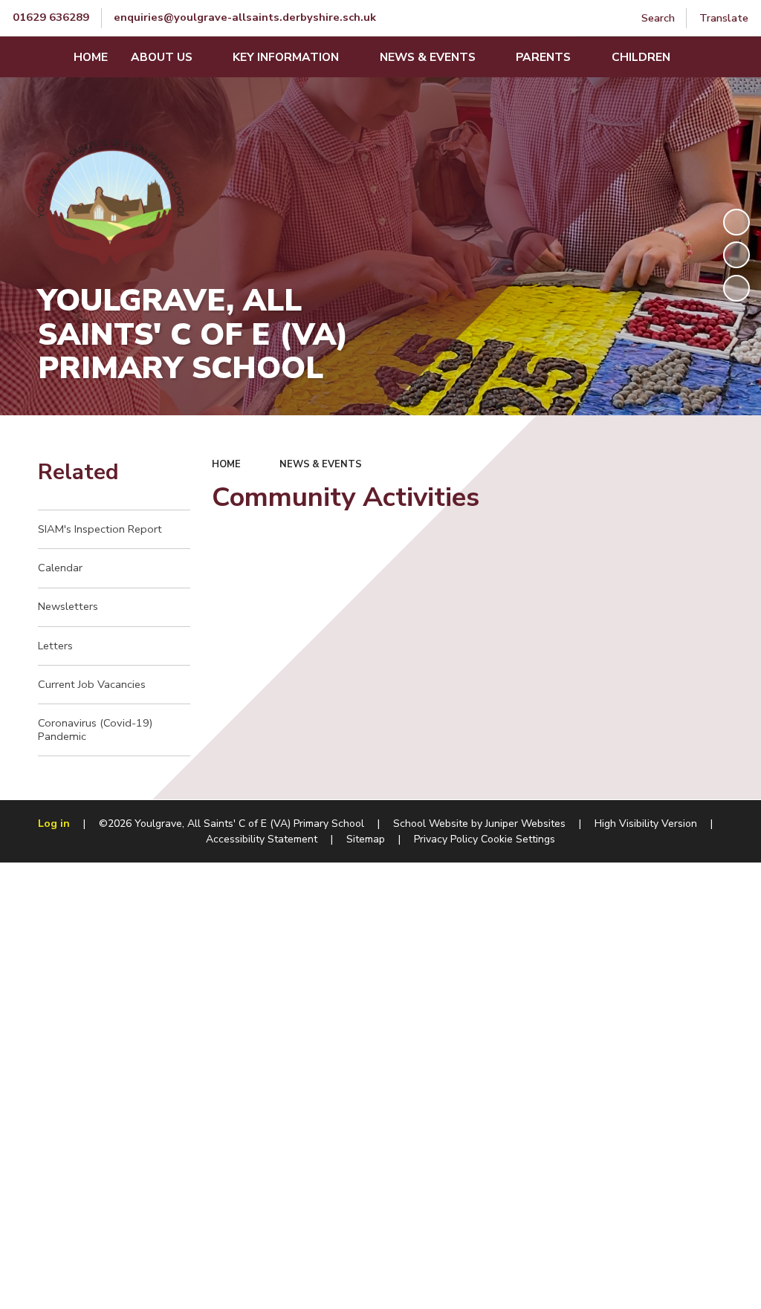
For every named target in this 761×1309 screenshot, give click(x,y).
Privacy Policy (446, 839)
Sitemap (365, 839)
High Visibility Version (646, 823)
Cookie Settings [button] (518, 839)
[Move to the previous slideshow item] (736, 254)
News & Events (320, 464)
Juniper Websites (525, 823)
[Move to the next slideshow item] (736, 288)
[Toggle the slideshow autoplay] (736, 222)
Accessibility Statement (261, 839)
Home (226, 464)
